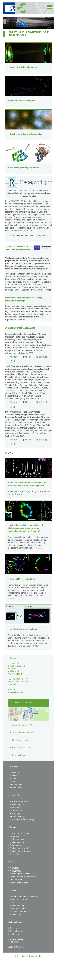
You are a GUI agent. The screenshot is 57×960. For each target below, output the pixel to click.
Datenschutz (20, 956)
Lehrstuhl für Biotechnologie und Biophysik (28, 34)
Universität (14, 772)
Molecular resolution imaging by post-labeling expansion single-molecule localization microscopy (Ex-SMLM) (26, 528)
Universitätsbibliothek (19, 833)
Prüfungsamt (15, 845)
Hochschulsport (17, 839)
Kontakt (13, 658)
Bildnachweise (16, 931)
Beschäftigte (15, 813)
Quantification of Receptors (22, 100)
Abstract (14, 357)
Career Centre (16, 854)
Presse (13, 902)
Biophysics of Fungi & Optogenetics (26, 134)
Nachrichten (15, 807)
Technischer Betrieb (19, 911)
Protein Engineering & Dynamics (24, 167)
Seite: (10, 947)
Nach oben (14, 934)
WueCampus (15, 871)
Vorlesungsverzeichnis (20, 874)
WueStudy (14, 868)
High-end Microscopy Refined (23, 579)
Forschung (14, 778)
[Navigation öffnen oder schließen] (49, 7)
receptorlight (42, 235)
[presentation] (28, 477)
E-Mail (13, 684)
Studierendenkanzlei (19, 848)
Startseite (14, 766)
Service (13, 827)
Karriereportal (16, 810)
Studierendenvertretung (20, 851)
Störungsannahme (18, 908)
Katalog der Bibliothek (19, 883)
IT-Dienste (14, 836)
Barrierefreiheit (36, 956)
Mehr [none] (19, 494)
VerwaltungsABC (17, 816)
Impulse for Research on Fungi (23, 629)
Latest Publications (21, 328)
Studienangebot (17, 804)
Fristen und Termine (19, 801)
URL (12, 361)
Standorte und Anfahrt (19, 899)
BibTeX (27, 357)
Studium (13, 775)
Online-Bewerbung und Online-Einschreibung (23, 878)
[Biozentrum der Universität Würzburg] (25, 8)
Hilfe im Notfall (16, 914)
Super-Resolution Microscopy (23, 67)
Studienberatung (17, 842)
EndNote (41, 357)
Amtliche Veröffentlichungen (22, 819)
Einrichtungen (16, 784)
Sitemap (13, 928)
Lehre (12, 781)
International (15, 787)
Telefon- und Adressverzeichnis (24, 896)
